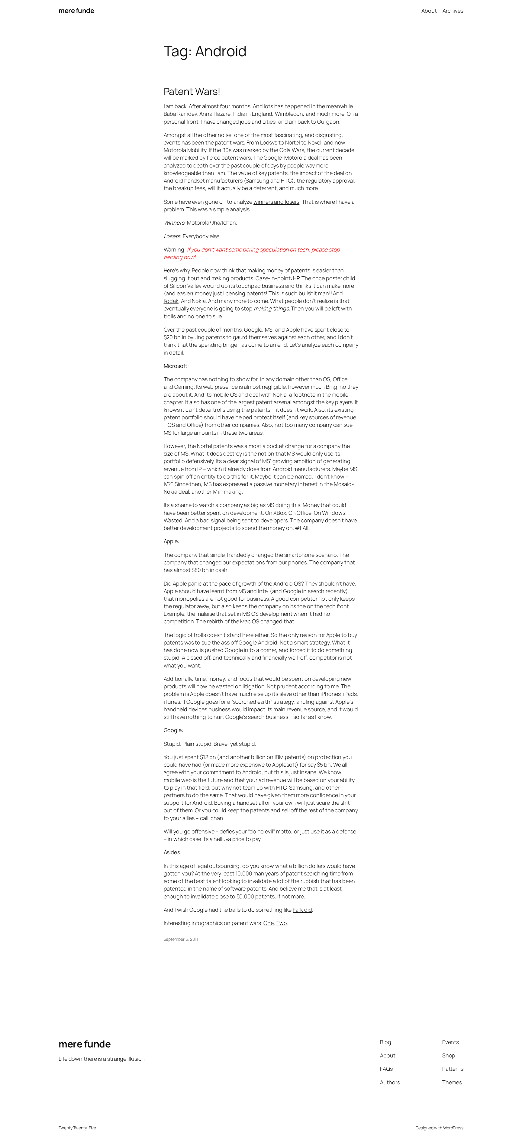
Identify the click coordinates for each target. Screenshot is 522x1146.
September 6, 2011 (181, 939)
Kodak (171, 300)
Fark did (302, 909)
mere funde (76, 10)
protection (328, 757)
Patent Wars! (192, 91)
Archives (453, 10)
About (429, 10)
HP (296, 278)
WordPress (453, 1128)
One (268, 923)
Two (281, 923)
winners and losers (276, 201)
